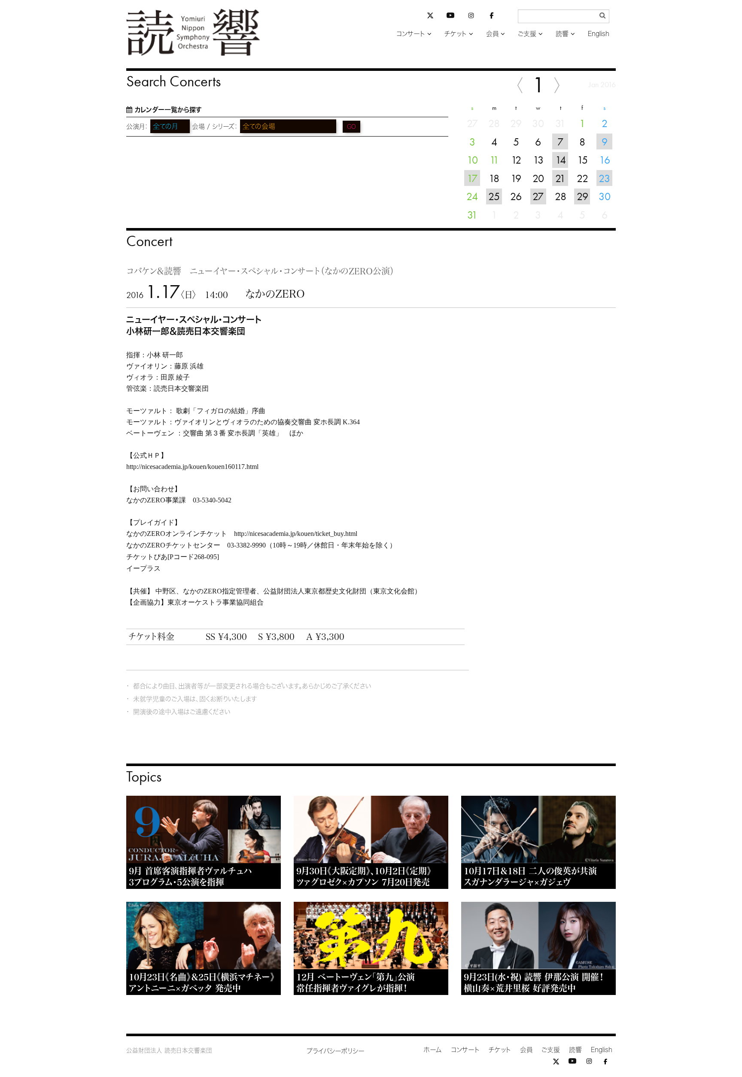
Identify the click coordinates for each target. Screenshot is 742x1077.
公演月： (137, 126)
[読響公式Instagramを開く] (471, 17)
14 (560, 160)
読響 (562, 33)
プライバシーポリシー (336, 1051)
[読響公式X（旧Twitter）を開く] (430, 16)
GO (351, 127)
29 (582, 196)
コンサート (410, 33)
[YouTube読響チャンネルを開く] (450, 17)
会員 (492, 33)
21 (560, 178)
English (598, 33)
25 (494, 196)
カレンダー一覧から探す (168, 109)
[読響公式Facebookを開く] (492, 17)
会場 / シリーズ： (215, 126)
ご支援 (527, 33)
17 (472, 178)
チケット (455, 33)
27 (538, 196)
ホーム (433, 1050)
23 (604, 178)
